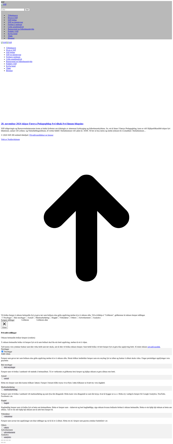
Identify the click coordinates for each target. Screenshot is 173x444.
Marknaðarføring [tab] (8, 387)
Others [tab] (3, 425)
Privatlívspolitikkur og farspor (41, 135)
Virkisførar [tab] (5, 414)
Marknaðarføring (42, 318)
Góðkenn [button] (25, 320)
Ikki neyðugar (19, 318)
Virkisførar (64, 318)
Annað (30, 318)
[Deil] (5, 440)
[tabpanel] (86, 359)
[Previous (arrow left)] (2, 442)
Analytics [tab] (5, 435)
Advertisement (84, 318)
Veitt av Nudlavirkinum (10, 139)
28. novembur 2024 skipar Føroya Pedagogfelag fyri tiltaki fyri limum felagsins (42, 123)
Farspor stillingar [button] (7, 320)
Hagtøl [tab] (3, 400)
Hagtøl (54, 318)
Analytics (97, 318)
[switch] (2, 367)
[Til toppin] (86, 313)
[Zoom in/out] (10, 440)
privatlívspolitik (154, 347)
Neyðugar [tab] (5, 349)
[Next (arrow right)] (5, 442)
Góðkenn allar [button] (42, 320)
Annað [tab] (3, 376)
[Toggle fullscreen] (7, 440)
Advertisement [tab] (7, 430)
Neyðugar (8, 318)
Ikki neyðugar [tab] (6, 365)
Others (73, 318)
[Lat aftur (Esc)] (2, 440)
